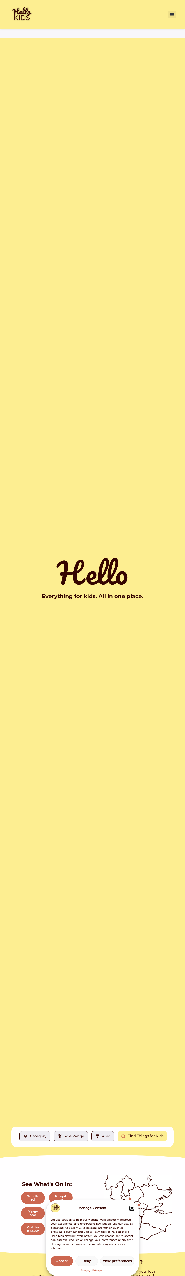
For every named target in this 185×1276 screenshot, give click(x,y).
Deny (87, 1261)
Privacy (85, 1271)
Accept (62, 1261)
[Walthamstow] (139, 1205)
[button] (132, 1208)
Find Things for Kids (146, 1136)
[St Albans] (129, 1198)
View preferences (117, 1261)
